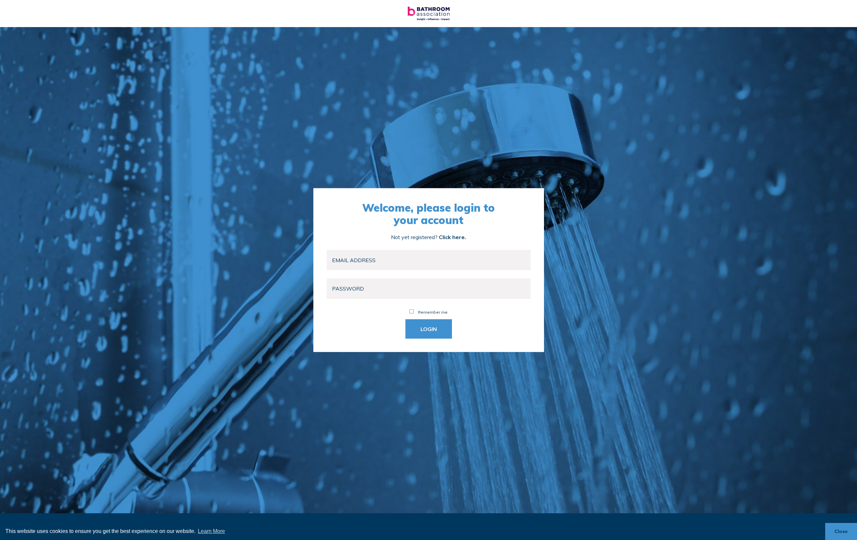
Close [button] (841, 531)
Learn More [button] (211, 531)
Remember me (432, 311)
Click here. (452, 237)
